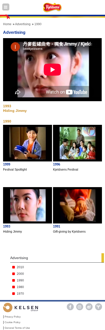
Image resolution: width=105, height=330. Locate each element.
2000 (20, 274)
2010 (20, 267)
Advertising (23, 24)
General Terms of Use (17, 327)
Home (7, 24)
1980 (20, 287)
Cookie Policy (12, 322)
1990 (38, 24)
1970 (20, 293)
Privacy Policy (13, 316)
